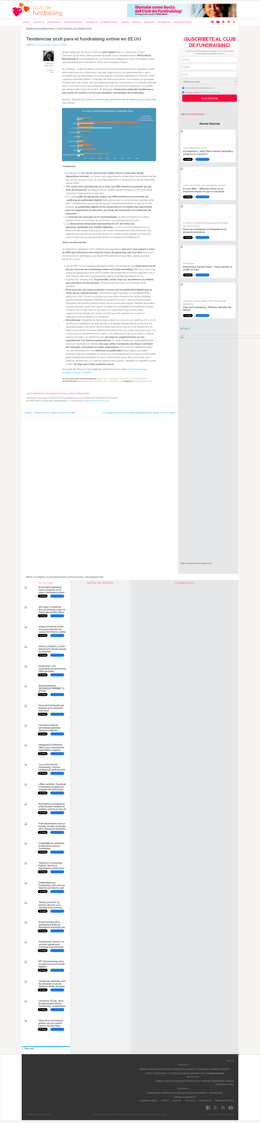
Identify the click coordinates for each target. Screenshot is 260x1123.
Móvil (203, 185)
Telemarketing (196, 1073)
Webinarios (188, 304)
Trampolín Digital (182, 22)
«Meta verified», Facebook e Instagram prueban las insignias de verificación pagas (52, 788)
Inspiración (53, 22)
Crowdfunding (215, 1073)
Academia (90, 22)
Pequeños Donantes (216, 185)
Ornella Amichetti (59, 45)
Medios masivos (149, 1069)
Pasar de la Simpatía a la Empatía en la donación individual (204, 230)
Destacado (188, 226)
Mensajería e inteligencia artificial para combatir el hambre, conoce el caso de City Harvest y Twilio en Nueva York (52, 809)
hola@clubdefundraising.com (96, 401)
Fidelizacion (194, 185)
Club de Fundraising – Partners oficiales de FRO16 (207, 308)
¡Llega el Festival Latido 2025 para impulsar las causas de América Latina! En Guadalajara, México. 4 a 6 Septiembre (52, 631)
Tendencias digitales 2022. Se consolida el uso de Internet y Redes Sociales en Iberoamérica (52, 985)
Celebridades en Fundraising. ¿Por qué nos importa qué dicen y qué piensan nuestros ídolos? (52, 886)
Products (149, 22)
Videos (203, 148)
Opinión (205, 1081)
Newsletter (206, 301)
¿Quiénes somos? (109, 22)
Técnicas (37, 22)
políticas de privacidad (211, 92)
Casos (186, 148)
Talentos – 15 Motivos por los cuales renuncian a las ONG (48, 412)
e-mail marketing (110, 381)
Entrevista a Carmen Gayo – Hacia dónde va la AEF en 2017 (207, 268)
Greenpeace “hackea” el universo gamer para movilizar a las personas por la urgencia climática (51, 945)
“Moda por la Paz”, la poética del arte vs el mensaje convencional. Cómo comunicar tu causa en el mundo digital (52, 907)
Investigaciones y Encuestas (117, 379)
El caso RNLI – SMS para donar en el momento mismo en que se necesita (203, 190)
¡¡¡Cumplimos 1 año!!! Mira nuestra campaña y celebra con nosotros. (208, 152)
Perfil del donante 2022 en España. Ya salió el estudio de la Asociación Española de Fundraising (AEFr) (52, 827)
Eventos (136, 22)
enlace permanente (142, 381)
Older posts (28, 1048)
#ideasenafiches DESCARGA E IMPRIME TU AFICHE (51, 688)
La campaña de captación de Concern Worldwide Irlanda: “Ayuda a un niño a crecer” (140, 412)
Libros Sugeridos (185, 1097)
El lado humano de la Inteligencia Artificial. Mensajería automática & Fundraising (52, 926)
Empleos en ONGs (73, 22)
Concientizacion (174, 1081)
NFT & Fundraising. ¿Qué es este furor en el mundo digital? (52, 964)
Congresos (188, 301)
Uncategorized (138, 379)
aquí (68, 401)
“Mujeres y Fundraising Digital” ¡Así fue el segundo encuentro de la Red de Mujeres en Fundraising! (51, 868)
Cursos (165, 1092)
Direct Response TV (157, 1073)
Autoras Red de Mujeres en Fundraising (210, 223)
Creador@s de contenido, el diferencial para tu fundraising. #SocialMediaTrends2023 (52, 847)
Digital (26, 22)
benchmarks (82, 381)
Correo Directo (219, 1069)
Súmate (125, 22)
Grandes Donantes (197, 1069)
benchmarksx (95, 381)
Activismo (187, 223)
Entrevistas (188, 263)
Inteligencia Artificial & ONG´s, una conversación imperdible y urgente (51, 747)
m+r (120, 381)
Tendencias (218, 1081)
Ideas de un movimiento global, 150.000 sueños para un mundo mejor (51, 1023)
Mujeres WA (164, 22)
